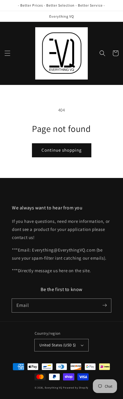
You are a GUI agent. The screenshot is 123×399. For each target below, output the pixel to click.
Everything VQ (53, 387)
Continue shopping (61, 150)
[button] (7, 53)
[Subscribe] (104, 305)
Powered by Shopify (75, 387)
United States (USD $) (57, 345)
